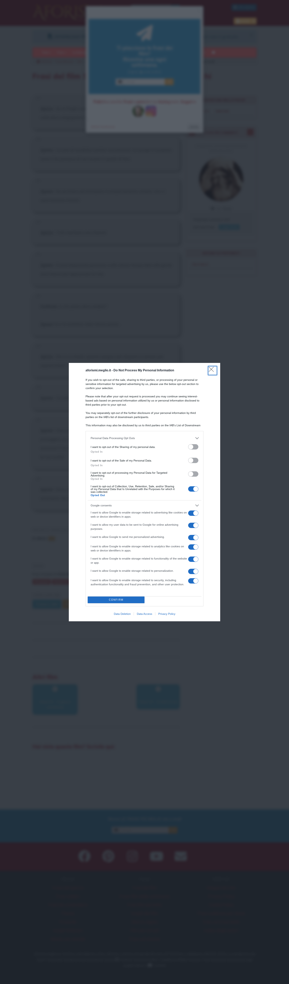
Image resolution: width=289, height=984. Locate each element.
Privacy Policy (166, 613)
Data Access (144, 613)
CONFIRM (116, 599)
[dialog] (144, 492)
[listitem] (144, 438)
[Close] (212, 370)
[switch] (193, 446)
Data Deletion (122, 613)
